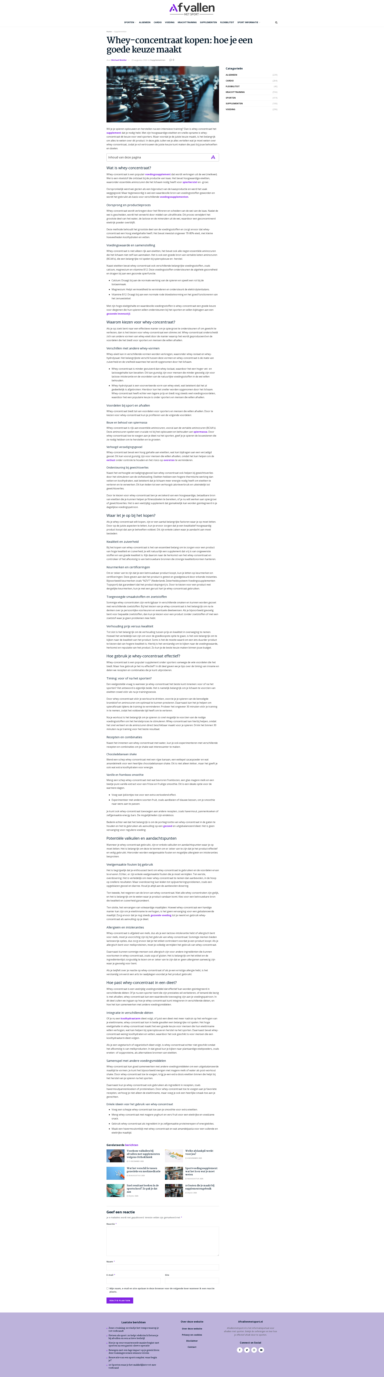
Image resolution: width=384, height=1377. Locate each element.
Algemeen (144, 22)
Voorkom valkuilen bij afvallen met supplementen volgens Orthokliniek (143, 1154)
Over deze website (192, 1328)
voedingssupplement (158, 174)
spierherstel (190, 182)
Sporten (129, 22)
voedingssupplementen (174, 196)
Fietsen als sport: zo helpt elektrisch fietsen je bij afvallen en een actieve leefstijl (133, 1337)
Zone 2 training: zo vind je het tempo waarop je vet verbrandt (134, 1329)
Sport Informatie (247, 22)
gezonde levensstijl (118, 313)
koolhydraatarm (131, 1018)
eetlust (110, 460)
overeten (169, 460)
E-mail (110, 1274)
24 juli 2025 (192, 1193)
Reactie (111, 1223)
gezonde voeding (161, 915)
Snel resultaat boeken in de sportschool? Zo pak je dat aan (143, 1189)
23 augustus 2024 (139, 60)
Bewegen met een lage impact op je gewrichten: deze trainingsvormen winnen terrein (134, 1351)
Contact (192, 1346)
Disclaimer (192, 1340)
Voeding (169, 22)
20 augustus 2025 (136, 1175)
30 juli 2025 (133, 1196)
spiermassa (200, 431)
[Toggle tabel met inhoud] (213, 157)
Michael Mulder (119, 60)
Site (167, 1274)
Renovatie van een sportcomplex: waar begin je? (133, 1359)
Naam (110, 1261)
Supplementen (208, 22)
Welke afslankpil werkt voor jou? (199, 1152)
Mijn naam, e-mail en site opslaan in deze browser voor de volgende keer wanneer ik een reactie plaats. (162, 1290)
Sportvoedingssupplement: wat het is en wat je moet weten (201, 1172)
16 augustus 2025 (195, 1178)
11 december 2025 (136, 1161)
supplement (113, 132)
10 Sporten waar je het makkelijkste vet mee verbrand (132, 1366)
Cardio (158, 22)
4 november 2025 (194, 1158)
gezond (167, 826)
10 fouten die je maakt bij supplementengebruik (199, 1187)
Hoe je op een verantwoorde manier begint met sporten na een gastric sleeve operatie (134, 1344)
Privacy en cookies (192, 1334)
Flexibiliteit (227, 22)
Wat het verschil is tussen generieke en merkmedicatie (143, 1170)
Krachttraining (187, 22)
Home (109, 31)
